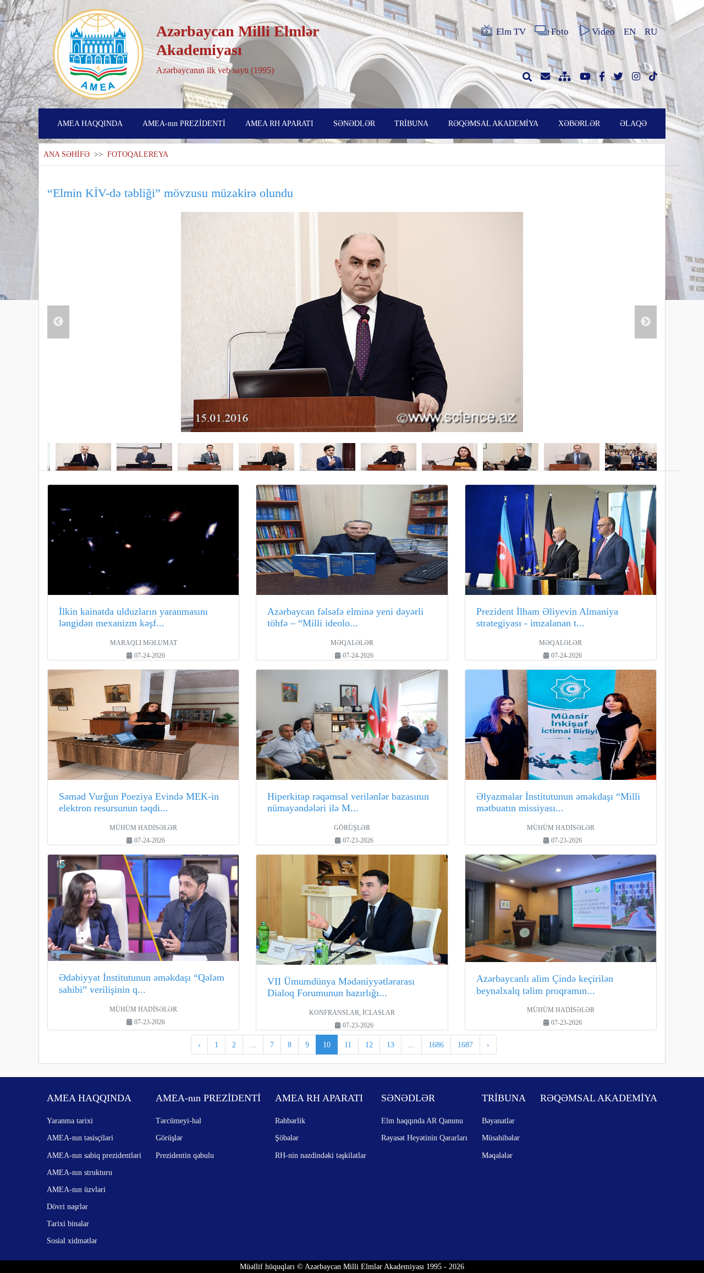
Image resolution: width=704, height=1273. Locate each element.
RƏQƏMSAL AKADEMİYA (493, 123)
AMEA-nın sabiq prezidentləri (94, 1155)
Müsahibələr (501, 1137)
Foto (560, 31)
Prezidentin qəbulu (185, 1155)
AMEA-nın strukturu (79, 1172)
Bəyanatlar (498, 1120)
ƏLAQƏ (633, 123)
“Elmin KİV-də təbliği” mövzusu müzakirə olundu (170, 193)
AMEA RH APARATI (279, 123)
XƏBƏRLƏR (579, 123)
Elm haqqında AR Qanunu (422, 1120)
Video (603, 31)
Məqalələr (497, 1155)
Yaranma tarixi (70, 1120)
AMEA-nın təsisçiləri (80, 1137)
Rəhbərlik (290, 1120)
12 (369, 1044)
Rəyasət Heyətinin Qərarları (424, 1137)
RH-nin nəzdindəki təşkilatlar (320, 1155)
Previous (58, 321)
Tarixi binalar (68, 1223)
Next (646, 321)
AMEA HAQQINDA (90, 123)
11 (347, 1044)
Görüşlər (169, 1137)
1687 (465, 1044)
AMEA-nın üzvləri (76, 1189)
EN (630, 31)
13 (390, 1044)
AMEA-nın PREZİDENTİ (184, 123)
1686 (436, 1044)
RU (651, 31)
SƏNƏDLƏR (354, 123)
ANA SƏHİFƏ (66, 154)
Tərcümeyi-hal (178, 1120)
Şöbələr (287, 1137)
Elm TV (511, 31)
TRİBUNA (411, 123)
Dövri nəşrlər (67, 1206)
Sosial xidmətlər (72, 1240)
